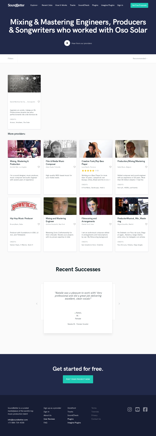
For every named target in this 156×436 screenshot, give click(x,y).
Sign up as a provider (52, 408)
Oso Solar (26, 122)
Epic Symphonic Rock (89, 245)
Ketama (130, 245)
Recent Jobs (47, 5)
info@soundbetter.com (18, 420)
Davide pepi (95, 188)
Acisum (12, 122)
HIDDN (126, 188)
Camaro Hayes (14, 245)
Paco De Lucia (122, 245)
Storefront (72, 408)
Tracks (72, 5)
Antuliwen (19, 122)
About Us (47, 415)
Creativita (100, 245)
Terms (94, 408)
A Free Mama (86, 188)
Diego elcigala (138, 245)
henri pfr (120, 188)
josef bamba (133, 188)
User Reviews (49, 419)
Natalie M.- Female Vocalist (78, 324)
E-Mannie (23, 245)
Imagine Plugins (107, 5)
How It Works (61, 5)
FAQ (45, 423)
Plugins (95, 5)
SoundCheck (83, 5)
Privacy (94, 415)
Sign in (120, 5)
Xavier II (30, 245)
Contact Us (96, 419)
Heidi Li (102, 188)
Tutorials (95, 412)
